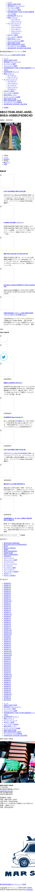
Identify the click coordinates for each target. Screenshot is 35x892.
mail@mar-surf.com (6, 791)
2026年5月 (7, 587)
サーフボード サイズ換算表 (16, 46)
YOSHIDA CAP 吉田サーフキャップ (13, 222)
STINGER (29, 889)
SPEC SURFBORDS (11, 554)
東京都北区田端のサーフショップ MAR (13, 884)
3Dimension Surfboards (11, 543)
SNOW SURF (8, 553)
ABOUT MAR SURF (14, 4)
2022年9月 (7, 636)
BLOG (6, 546)
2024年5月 (7, 605)
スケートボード (16, 27)
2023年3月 (7, 624)
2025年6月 (7, 593)
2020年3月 (7, 690)
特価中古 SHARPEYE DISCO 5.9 (13, 383)
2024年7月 (7, 603)
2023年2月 (7, 626)
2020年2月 (7, 692)
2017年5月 (7, 700)
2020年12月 (8, 674)
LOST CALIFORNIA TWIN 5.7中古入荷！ (15, 191)
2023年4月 (7, 622)
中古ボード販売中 (10, 575)
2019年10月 (8, 694)
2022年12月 (8, 630)
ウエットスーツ (16, 21)
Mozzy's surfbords (10, 548)
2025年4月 (7, 597)
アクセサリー (15, 33)
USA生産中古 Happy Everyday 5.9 (13, 417)
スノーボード (15, 29)
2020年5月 (7, 686)
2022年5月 (7, 641)
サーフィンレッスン (10, 564)
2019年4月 (7, 698)
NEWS (6, 549)
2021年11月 (8, 653)
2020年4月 (7, 688)
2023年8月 (7, 616)
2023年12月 (8, 614)
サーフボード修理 (13, 8)
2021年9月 (7, 657)
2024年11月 (8, 601)
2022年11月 (8, 632)
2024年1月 (7, 612)
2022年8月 (7, 638)
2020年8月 (7, 680)
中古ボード (7, 573)
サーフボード (15, 19)
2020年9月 (7, 678)
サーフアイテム (9, 562)
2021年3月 (7, 669)
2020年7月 (7, 682)
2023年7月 (7, 618)
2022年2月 (7, 647)
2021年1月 (7, 673)
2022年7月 (7, 639)
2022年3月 (7, 645)
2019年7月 (7, 696)
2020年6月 (7, 684)
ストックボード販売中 (14, 37)
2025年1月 (7, 599)
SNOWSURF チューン (15, 15)
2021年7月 (7, 661)
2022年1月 (7, 649)
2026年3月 (7, 591)
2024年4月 (7, 606)
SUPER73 (7, 556)
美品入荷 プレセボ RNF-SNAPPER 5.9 (14, 484)
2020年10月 (8, 676)
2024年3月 (7, 608)
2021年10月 (8, 655)
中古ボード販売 (12, 35)
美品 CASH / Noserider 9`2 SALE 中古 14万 (16, 253)
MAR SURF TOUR (13, 43)
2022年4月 (7, 643)
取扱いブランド (12, 17)
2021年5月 (7, 665)
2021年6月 (7, 663)
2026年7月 (7, 585)
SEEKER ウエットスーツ (16, 6)
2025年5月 (7, 595)
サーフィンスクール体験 (15, 41)
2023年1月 (7, 628)
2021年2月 (7, 671)
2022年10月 (8, 634)
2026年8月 (7, 583)
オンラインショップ (14, 23)
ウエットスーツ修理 (14, 10)
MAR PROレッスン (13, 39)
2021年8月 (7, 659)
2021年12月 (8, 651)
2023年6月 (7, 620)
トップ (9, 2)
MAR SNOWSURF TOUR (16, 44)
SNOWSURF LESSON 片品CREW (19, 48)
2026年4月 (7, 589)
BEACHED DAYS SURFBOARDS (15, 544)
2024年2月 (7, 610)
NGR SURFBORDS (10, 551)
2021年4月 (7, 667)
